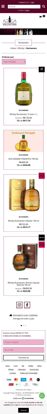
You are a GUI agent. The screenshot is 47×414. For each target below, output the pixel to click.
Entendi (23, 410)
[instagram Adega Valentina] (19, 305)
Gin (23, 366)
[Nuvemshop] (23, 399)
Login (32, 2)
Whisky (21, 48)
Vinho (39, 366)
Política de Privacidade (28, 373)
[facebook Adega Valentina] (27, 305)
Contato (13, 373)
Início (8, 366)
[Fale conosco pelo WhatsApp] (42, 395)
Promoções (34, 369)
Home (13, 48)
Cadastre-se (23, 2)
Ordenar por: (8, 57)
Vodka (30, 366)
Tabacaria (22, 369)
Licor (16, 366)
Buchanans (23, 110)
